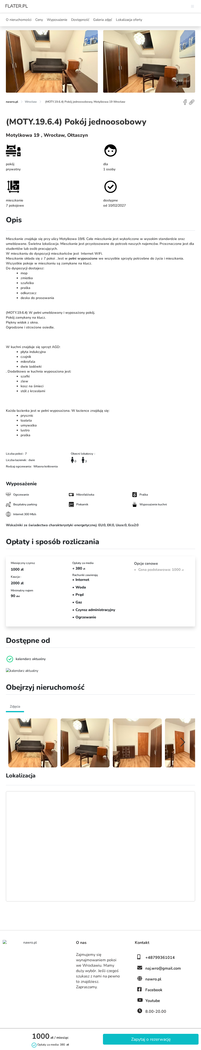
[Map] (100, 846)
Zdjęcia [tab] (15, 706)
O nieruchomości (18, 19)
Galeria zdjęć (102, 19)
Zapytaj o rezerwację (151, 1039)
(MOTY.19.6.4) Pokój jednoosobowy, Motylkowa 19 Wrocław (85, 102)
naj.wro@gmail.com (163, 968)
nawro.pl (153, 979)
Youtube (152, 1000)
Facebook (153, 990)
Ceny (39, 19)
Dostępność (80, 19)
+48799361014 (160, 957)
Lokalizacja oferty (129, 19)
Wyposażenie (57, 19)
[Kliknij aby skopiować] (192, 102)
